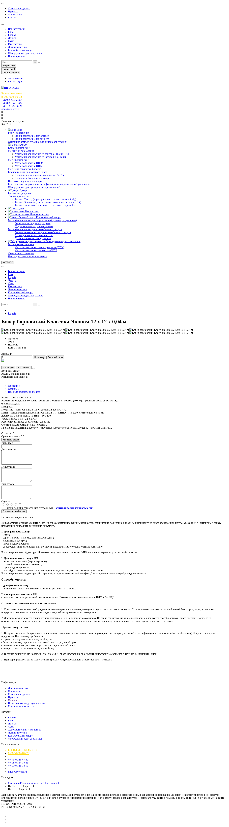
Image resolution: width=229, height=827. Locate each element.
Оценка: (6, 501)
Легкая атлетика (17, 47)
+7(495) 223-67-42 (11, 100)
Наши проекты (16, 56)
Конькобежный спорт (20, 50)
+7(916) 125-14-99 (11, 106)
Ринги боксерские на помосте (32, 138)
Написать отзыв (11, 439)
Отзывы (13, 388)
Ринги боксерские (18, 132)
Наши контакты (10, 744)
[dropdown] (2, 3)
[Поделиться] (33, 368)
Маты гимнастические (21, 244)
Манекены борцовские (21, 150)
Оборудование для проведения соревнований (34, 187)
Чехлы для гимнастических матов (27, 256)
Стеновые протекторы (21, 253)
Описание (14, 385)
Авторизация (15, 78)
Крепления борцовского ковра (32, 178)
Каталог (6, 711)
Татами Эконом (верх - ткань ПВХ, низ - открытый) (44, 205)
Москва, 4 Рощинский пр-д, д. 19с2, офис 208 (34, 783)
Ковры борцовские (19, 147)
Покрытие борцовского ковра (25, 181)
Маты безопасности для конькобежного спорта (35, 229)
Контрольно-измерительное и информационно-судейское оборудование (49, 184)
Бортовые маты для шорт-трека (32, 223)
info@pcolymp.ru (10, 109)
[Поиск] (39, 62)
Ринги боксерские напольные (32, 135)
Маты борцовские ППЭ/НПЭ (31, 163)
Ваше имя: (7, 442)
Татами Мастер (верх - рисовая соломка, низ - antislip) (45, 199)
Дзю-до (12, 38)
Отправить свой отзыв (14, 511)
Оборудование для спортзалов (25, 53)
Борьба (12, 35)
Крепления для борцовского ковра (27, 172)
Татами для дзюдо (18, 196)
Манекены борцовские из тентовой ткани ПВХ (42, 153)
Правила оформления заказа (24, 391)
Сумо (11, 41)
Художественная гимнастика (24, 729)
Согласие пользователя (21, 706)
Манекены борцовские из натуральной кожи (40, 156)
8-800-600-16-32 (11, 96)
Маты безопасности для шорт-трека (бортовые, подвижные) (42, 220)
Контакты (13, 17)
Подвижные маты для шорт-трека (34, 226)
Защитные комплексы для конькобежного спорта (43, 232)
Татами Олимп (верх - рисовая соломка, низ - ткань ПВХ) (48, 202)
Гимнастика (15, 44)
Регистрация (15, 81)
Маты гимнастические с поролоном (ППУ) (39, 247)
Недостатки (8, 466)
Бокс (10, 31)
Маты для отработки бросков (24, 169)
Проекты (13, 11)
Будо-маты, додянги (19, 193)
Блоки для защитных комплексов (34, 235)
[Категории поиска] (2, 24)
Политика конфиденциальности (26, 703)
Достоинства (8, 449)
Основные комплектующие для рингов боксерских (37, 141)
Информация (8, 682)
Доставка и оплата (18, 688)
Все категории (16, 28)
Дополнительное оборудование (33, 238)
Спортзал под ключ (19, 8)
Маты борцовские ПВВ (28, 166)
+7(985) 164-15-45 (11, 103)
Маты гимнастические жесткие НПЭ (36, 250)
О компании (15, 14)
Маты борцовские (18, 159)
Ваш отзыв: (7, 484)
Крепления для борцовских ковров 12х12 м (39, 175)
